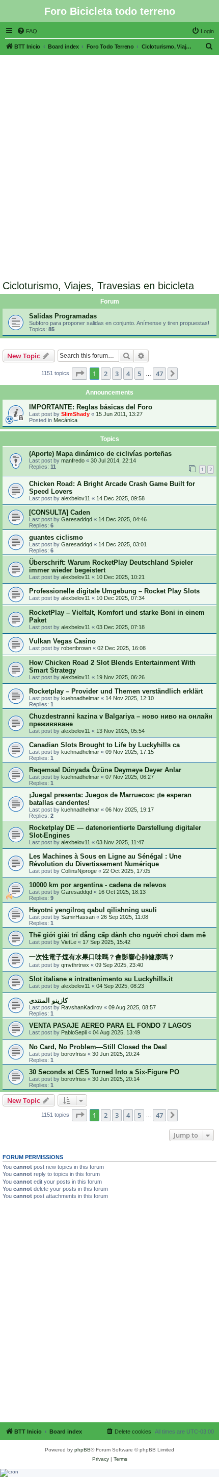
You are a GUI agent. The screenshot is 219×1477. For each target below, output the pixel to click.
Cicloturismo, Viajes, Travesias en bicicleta (98, 285)
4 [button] (128, 373)
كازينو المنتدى (48, 1000)
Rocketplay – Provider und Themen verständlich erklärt (116, 691)
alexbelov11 (75, 498)
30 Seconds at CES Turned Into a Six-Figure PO (104, 1072)
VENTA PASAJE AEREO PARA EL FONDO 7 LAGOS (110, 1025)
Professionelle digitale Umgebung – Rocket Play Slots (114, 591)
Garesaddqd (76, 519)
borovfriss (73, 1054)
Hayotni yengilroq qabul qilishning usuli (93, 910)
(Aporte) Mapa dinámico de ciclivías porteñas (100, 453)
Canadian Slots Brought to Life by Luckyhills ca (104, 745)
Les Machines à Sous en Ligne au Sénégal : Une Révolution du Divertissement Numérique (105, 860)
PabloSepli (74, 1032)
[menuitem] (27, 31)
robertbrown (76, 648)
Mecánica (65, 420)
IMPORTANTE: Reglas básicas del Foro (90, 407)
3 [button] (117, 373)
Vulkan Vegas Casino (62, 641)
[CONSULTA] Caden (59, 512)
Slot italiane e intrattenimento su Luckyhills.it (101, 979)
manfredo (73, 460)
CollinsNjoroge (79, 871)
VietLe (68, 942)
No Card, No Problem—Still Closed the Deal (98, 1047)
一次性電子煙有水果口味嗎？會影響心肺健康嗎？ (102, 957)
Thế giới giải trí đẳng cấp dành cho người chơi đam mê (117, 935)
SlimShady (75, 414)
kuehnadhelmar (80, 698)
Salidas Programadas (63, 316)
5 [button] (139, 373)
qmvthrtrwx (75, 965)
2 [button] (105, 373)
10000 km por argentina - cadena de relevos (97, 885)
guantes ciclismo (56, 537)
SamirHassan (78, 917)
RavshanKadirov (81, 1007)
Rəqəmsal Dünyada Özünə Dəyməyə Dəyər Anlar (105, 770)
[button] (79, 373)
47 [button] (159, 373)
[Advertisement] (109, 165)
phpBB (82, 1449)
